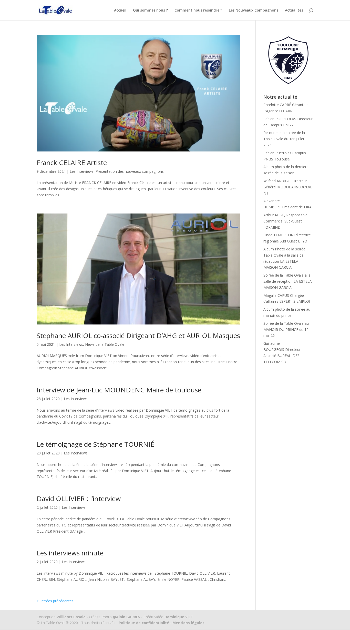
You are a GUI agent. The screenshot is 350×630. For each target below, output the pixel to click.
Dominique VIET (178, 616)
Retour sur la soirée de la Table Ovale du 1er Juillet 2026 (284, 138)
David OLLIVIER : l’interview (79, 498)
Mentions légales (187, 622)
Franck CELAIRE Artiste (72, 162)
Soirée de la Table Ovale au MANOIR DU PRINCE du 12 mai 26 (286, 329)
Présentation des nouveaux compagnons (130, 171)
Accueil (120, 10)
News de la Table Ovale (104, 344)
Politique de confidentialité (144, 622)
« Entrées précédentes (55, 600)
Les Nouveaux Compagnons (253, 10)
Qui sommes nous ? (150, 10)
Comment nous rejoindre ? (198, 10)
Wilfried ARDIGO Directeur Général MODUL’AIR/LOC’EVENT (287, 187)
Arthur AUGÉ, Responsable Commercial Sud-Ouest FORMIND (285, 221)
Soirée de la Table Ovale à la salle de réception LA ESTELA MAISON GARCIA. (287, 281)
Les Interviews (82, 171)
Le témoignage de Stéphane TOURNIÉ (95, 444)
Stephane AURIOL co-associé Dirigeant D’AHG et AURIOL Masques (138, 335)
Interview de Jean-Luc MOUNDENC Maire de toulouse (119, 389)
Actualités (294, 10)
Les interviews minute (70, 552)
